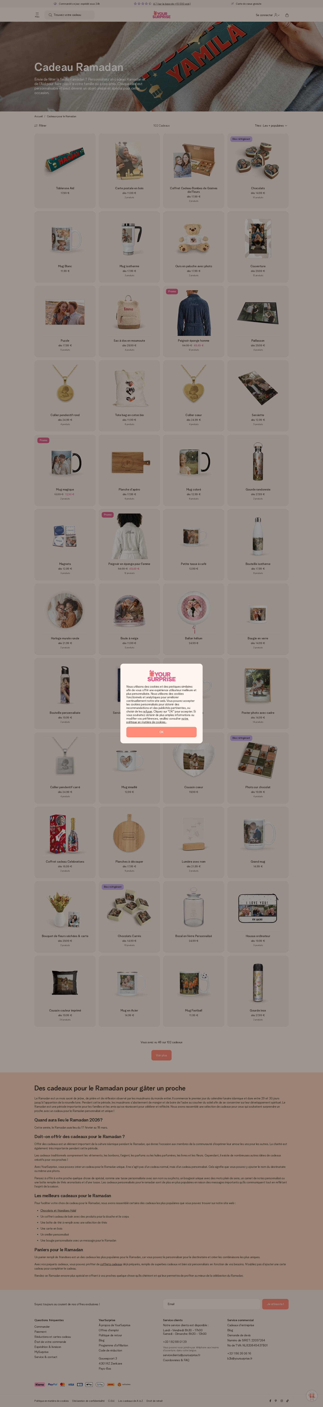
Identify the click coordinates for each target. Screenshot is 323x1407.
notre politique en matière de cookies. (157, 720)
